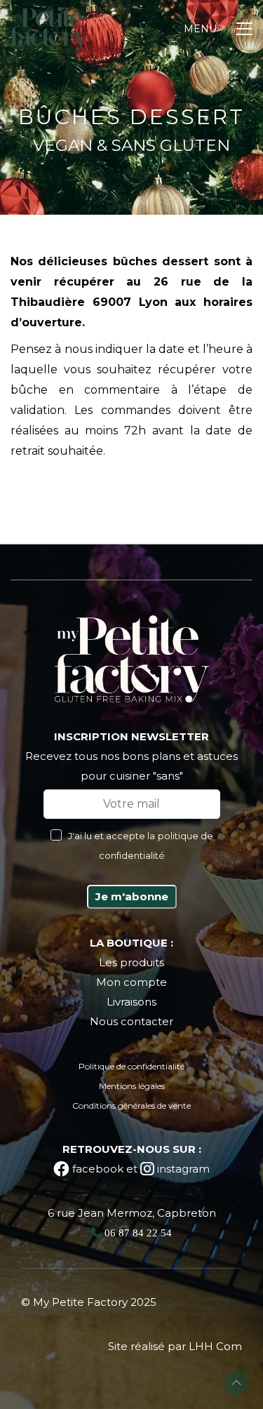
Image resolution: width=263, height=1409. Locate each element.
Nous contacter (131, 1021)
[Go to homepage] (49, 29)
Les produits (131, 962)
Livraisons (131, 1001)
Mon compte (131, 982)
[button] (218, 29)
